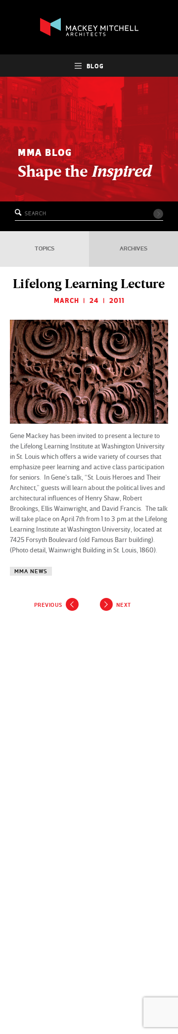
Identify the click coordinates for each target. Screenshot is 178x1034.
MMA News (30, 571)
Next (123, 604)
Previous (48, 604)
